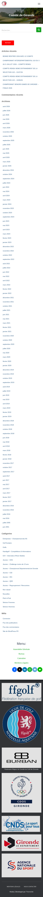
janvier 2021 (7, 331)
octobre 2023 (7, 212)
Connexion (6, 618)
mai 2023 (6, 225)
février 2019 (7, 412)
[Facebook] (14, 669)
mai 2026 (6, 119)
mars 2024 (6, 200)
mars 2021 (6, 323)
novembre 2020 (8, 336)
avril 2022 (6, 280)
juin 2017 (6, 480)
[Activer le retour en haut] (38, 892)
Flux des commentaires (11, 627)
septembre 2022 (8, 259)
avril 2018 (6, 446)
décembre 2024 (8, 170)
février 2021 (7, 327)
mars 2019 (6, 408)
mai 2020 (6, 353)
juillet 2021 (6, 310)
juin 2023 (6, 221)
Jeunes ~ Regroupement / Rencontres (16, 585)
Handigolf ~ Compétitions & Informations (17, 551)
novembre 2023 (8, 208)
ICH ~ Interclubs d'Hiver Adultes (14, 556)
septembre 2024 (8, 178)
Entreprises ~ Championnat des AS (15, 539)
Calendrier (21, 658)
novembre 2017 (8, 463)
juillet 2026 (6, 110)
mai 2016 (6, 518)
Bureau (21, 654)
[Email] (34, 669)
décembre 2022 (8, 246)
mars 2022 (6, 285)
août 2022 (6, 263)
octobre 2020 (7, 340)
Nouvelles (6, 594)
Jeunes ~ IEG (7, 577)
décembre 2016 (8, 506)
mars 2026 (6, 128)
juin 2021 (6, 314)
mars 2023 (6, 234)
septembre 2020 (8, 344)
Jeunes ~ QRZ (8, 581)
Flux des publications (10, 623)
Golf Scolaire (7, 543)
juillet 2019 (6, 391)
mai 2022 (6, 276)
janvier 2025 (7, 166)
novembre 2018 (8, 425)
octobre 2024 (7, 174)
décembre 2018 (8, 421)
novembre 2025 (8, 132)
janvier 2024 (7, 204)
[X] (19, 669)
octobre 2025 (7, 136)
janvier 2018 (7, 459)
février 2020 (7, 361)
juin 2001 (6, 527)
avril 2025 (6, 157)
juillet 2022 (6, 268)
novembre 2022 (8, 251)
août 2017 (6, 476)
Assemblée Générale (21, 649)
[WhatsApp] (29, 669)
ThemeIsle (29, 892)
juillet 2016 (6, 514)
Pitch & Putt (7, 598)
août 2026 (6, 106)
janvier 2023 (7, 242)
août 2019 (6, 387)
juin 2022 (6, 272)
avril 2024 (6, 195)
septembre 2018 (8, 433)
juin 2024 (6, 187)
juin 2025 (6, 149)
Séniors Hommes (9, 607)
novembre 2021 (8, 302)
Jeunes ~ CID (7, 573)
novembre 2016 (8, 510)
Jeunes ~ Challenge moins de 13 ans (16, 564)
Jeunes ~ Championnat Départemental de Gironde (20, 568)
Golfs (4, 547)
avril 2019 (6, 404)
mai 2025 (6, 153)
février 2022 (7, 289)
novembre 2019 (8, 374)
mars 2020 (6, 357)
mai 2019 (6, 399)
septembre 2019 (8, 382)
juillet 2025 (6, 144)
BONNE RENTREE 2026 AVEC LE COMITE (18, 56)
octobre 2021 (7, 306)
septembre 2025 (8, 140)
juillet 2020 (6, 348)
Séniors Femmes (9, 602)
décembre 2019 (8, 370)
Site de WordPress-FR (10, 631)
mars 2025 (6, 162)
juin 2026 (6, 115)
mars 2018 (6, 450)
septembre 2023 (8, 217)
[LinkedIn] (24, 669)
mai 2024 (6, 191)
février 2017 (7, 497)
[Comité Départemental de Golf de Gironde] (5, 4)
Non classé (6, 590)
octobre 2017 (7, 467)
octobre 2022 (7, 255)
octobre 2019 (7, 378)
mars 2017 (6, 493)
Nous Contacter (30, 886)
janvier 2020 (7, 365)
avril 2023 (6, 229)
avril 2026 (6, 123)
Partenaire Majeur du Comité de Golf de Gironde (21, 769)
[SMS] (39, 669)
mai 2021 (6, 319)
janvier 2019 (7, 416)
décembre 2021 (8, 297)
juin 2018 (6, 438)
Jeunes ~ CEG (8, 560)
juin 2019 (6, 395)
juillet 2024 (6, 183)
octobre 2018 (7, 429)
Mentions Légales (21, 663)
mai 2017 (6, 484)
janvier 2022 (7, 293)
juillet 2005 (6, 522)
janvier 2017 (7, 501)
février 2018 (7, 455)
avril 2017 (6, 488)
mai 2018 (6, 442)
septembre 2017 (8, 472)
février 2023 (7, 238)
